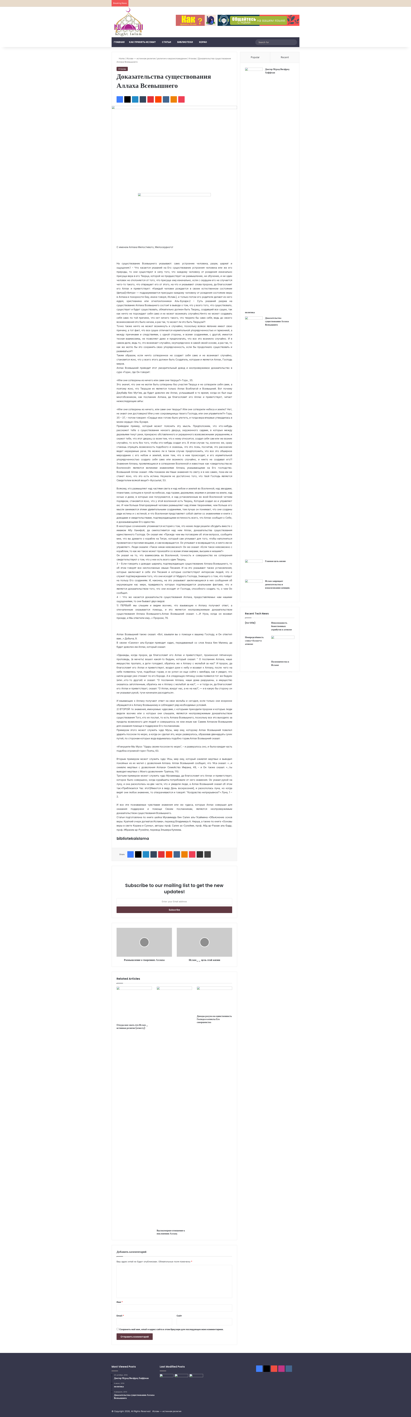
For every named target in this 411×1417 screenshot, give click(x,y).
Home (121, 58)
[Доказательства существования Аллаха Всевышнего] (254, 436)
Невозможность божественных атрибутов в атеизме (281, 626)
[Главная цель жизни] (254, 568)
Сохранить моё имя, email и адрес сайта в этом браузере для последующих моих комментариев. (171, 1329)
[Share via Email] (200, 854)
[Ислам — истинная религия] (128, 22)
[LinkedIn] (135, 99)
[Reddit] (158, 99)
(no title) (250, 622)
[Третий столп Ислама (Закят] (181, 1378)
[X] (127, 99)
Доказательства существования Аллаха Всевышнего (277, 321)
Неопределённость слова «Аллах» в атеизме (254, 641)
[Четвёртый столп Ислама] (196, 1378)
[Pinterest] (150, 99)
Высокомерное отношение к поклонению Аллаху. (171, 1232)
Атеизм (192, 58)
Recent (285, 57)
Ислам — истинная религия (141, 58)
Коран (203, 42)
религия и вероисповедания (172, 58)
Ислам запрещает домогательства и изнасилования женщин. (277, 584)
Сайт (179, 1315)
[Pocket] (181, 99)
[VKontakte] (166, 99)
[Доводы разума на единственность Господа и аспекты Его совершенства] (214, 1000)
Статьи (166, 42)
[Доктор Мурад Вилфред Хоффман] (254, 188)
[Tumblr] (143, 99)
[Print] (207, 854)
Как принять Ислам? (142, 42)
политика (250, 312)
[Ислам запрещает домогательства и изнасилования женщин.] (254, 588)
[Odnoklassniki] (174, 99)
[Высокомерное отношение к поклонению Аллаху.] (174, 1107)
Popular (255, 57)
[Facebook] (120, 99)
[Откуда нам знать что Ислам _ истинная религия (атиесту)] (134, 1004)
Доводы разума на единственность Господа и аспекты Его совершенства (214, 1019)
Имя (120, 1302)
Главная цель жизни (275, 561)
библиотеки (185, 42)
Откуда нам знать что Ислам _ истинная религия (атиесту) (132, 1026)
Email (120, 1315)
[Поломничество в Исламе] (282, 647)
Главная (119, 42)
